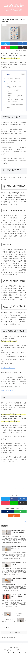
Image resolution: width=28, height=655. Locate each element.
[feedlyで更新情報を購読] (20, 511)
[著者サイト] (7, 511)
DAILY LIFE (5, 491)
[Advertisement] (14, 475)
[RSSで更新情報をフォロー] (14, 515)
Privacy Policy (7, 650)
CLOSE (23, 74)
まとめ (8, 107)
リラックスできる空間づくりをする (15, 90)
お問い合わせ (20, 650)
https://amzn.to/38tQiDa (7, 390)
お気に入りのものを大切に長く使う (15, 96)
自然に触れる (11, 93)
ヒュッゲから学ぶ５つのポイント (15, 82)
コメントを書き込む (14, 632)
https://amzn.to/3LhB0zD (8, 368)
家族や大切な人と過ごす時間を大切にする (15, 87)
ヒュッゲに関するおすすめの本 (15, 104)
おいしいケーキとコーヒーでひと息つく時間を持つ (15, 100)
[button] (25, 335)
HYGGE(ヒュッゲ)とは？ (13, 78)
